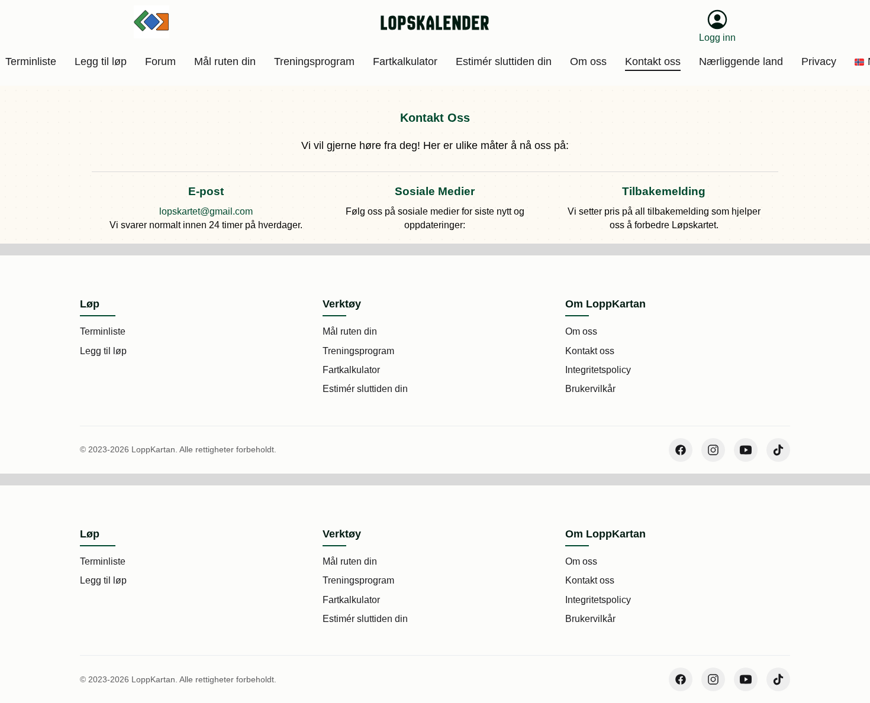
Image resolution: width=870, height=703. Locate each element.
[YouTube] (746, 450)
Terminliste (102, 331)
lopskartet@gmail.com (206, 211)
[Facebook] (680, 450)
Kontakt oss (589, 351)
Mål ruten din (350, 331)
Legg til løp (103, 351)
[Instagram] (713, 450)
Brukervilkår (590, 389)
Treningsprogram (358, 351)
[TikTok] (778, 450)
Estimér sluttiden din (365, 389)
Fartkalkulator (351, 370)
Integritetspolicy (598, 370)
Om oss (581, 331)
